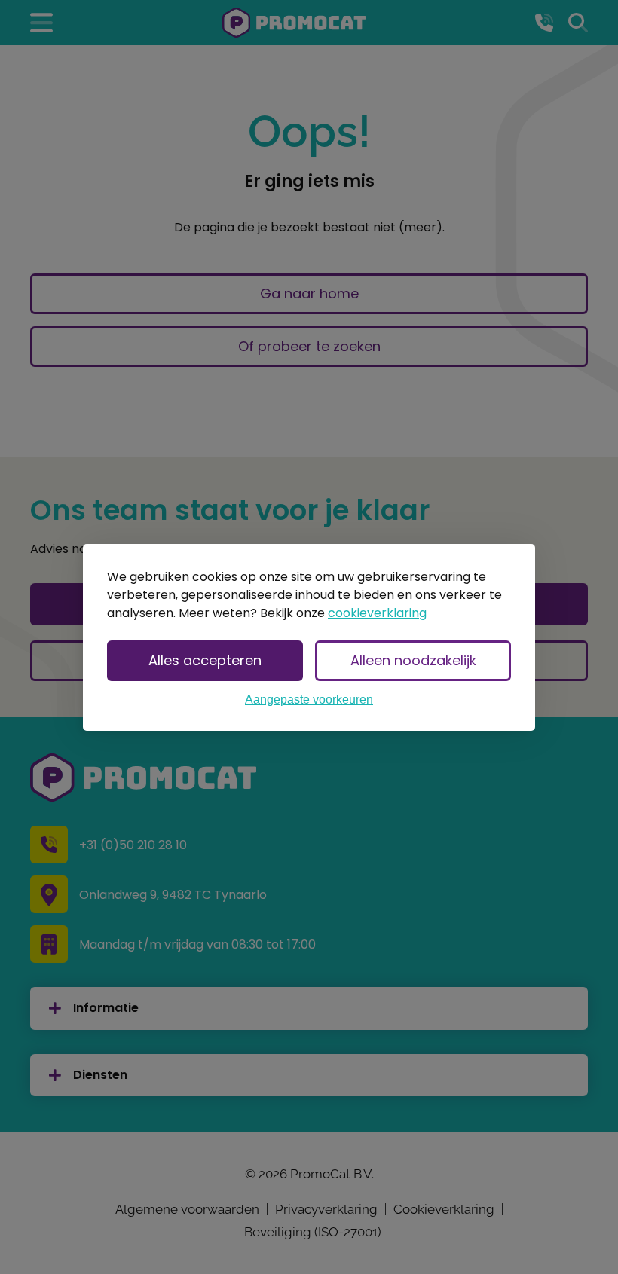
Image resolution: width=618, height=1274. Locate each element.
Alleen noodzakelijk (413, 660)
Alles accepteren (205, 660)
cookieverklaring (377, 613)
